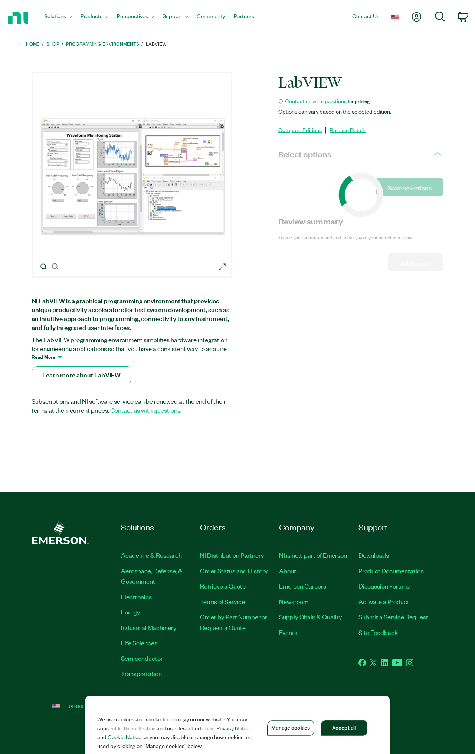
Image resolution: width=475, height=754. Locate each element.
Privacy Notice (233, 728)
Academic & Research (151, 555)
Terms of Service (222, 601)
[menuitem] (58, 18)
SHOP (52, 43)
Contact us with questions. (145, 410)
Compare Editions (300, 130)
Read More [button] (43, 357)
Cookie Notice (124, 737)
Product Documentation (391, 571)
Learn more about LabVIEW (81, 374)
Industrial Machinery (149, 627)
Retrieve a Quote (223, 586)
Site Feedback (378, 632)
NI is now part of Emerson (313, 555)
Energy (130, 612)
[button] (133, 176)
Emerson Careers (302, 586)
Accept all (344, 728)
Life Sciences (139, 643)
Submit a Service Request (393, 617)
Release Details (348, 130)
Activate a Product (383, 601)
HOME (33, 43)
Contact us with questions (316, 101)
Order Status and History (234, 571)
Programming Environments (102, 43)
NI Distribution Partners (232, 555)
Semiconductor (142, 658)
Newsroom (293, 601)
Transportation (141, 673)
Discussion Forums (384, 586)
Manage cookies (290, 728)
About (287, 571)
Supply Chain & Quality (310, 617)
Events (288, 632)
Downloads (373, 555)
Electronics (136, 597)
